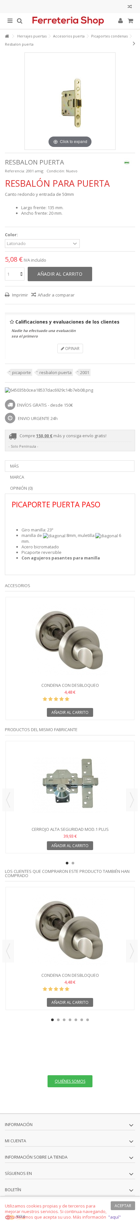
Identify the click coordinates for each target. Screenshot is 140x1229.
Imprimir (19, 295)
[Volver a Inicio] (7, 36)
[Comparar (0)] (130, 7)
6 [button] (81, 1020)
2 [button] (73, 863)
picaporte (21, 372)
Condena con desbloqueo (70, 685)
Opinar (71, 348)
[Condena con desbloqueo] (70, 640)
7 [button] (87, 1020)
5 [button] (76, 1020)
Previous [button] (8, 799)
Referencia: (15, 170)
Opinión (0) (21, 488)
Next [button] (132, 799)
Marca (17, 477)
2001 (84, 372)
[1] (45, 699)
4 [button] (70, 1020)
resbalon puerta (55, 372)
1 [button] (67, 863)
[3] (56, 699)
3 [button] (64, 1020)
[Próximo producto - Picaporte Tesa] (134, 43)
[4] (61, 699)
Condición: (56, 170)
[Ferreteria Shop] (70, 21)
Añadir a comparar (56, 295)
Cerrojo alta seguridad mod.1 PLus (70, 829)
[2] (50, 699)
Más (14, 466)
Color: (12, 235)
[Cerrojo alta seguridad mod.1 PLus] (70, 784)
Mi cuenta (15, 1141)
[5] (67, 699)
